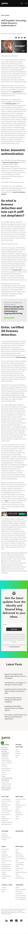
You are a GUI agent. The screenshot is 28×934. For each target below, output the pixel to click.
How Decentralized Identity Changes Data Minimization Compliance (13, 700)
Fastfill (3, 772)
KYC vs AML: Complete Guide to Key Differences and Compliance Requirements (16, 717)
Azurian (18, 751)
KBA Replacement (7, 824)
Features (5, 831)
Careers (4, 853)
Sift (17, 757)
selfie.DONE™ (5, 757)
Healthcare (19, 807)
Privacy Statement (15, 646)
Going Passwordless (7, 822)
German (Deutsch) (21, 897)
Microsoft (18, 753)
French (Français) (20, 895)
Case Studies (19, 855)
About (4, 846)
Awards (4, 874)
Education (18, 812)
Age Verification (6, 805)
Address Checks (6, 786)
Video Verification (6, 768)
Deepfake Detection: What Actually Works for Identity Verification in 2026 (15, 691)
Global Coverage (6, 864)
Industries (19, 796)
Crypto (17, 803)
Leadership (5, 855)
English (18, 887)
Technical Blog (20, 857)
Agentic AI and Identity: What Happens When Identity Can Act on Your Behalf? (15, 676)
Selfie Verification (6, 761)
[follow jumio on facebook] (21, 920)
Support (4, 889)
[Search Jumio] (22, 3)
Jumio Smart (5, 849)
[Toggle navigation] (26, 3)
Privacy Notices (5, 911)
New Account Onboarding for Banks (6, 814)
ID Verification (5, 759)
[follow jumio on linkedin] (6, 920)
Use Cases (5, 796)
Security (4, 858)
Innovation (19, 831)
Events (4, 872)
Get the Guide (9, 318)
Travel (17, 809)
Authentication (6, 770)
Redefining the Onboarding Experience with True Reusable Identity (14, 708)
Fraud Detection (6, 799)
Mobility (18, 810)
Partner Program (6, 870)
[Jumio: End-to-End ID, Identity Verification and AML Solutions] (4, 4)
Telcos (17, 816)
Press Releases (6, 866)
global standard (21, 357)
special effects (17, 91)
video (6, 501)
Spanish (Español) (20, 889)
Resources (19, 846)
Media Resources (6, 868)
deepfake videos (11, 103)
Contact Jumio (7, 885)
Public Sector (19, 814)
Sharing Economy (20, 805)
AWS (17, 749)
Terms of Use (12, 911)
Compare (4, 839)
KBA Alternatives (6, 837)
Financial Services (21, 799)
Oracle (17, 755)
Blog (17, 851)
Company (4, 851)
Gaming (18, 801)
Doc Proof (4, 766)
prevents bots (17, 270)
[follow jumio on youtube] (11, 920)
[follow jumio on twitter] (16, 920)
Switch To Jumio (6, 857)
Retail (17, 818)
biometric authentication (10, 162)
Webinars (18, 853)
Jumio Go (4, 774)
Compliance (5, 835)
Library (17, 849)
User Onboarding (6, 810)
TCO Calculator (20, 862)
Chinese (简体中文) (21, 899)
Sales (3, 891)
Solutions (5, 744)
